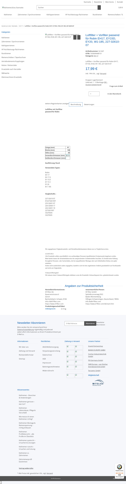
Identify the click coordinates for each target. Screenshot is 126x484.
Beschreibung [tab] (76, 104)
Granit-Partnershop (95, 346)
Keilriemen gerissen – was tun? (27, 403)
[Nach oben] (1, 482)
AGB (44, 359)
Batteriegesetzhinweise (51, 367)
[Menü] (123, 464)
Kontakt (120, 2)
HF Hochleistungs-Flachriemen (13, 49)
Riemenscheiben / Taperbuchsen (14, 57)
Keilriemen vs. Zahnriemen (24, 454)
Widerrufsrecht (48, 371)
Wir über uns (24, 347)
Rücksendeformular (26, 355)
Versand (103, 73)
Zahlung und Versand (27, 351)
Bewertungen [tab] (89, 104)
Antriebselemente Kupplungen (13, 61)
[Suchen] (99, 7)
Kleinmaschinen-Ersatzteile (12, 77)
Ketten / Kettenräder (9, 65)
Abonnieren (90, 323)
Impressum (47, 363)
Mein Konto (109, 2)
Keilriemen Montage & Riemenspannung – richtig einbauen (27, 425)
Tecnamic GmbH (94, 371)
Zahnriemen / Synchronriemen (13, 41)
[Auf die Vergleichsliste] (74, 37)
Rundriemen (6, 53)
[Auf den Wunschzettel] (78, 37)
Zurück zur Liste (6, 26)
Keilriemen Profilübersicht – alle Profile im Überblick (26, 434)
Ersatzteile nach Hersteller (11, 69)
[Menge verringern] (87, 94)
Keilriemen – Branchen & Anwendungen (27, 396)
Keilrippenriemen (8, 45)
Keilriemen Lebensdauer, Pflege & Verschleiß (27, 410)
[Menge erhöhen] (101, 94)
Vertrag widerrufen (26, 468)
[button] (111, 7)
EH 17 (96, 56)
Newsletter (98, 2)
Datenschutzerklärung (25, 329)
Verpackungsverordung (51, 351)
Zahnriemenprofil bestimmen (25, 460)
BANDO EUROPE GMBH (96, 350)
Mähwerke (5, 73)
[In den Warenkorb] (46, 32)
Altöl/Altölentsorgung (50, 347)
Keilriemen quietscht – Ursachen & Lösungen (27, 441)
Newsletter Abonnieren (100, 323)
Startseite (87, 2)
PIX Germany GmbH (95, 360)
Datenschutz (47, 355)
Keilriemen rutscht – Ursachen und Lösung (27, 448)
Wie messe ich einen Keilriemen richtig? (26, 418)
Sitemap (22, 359)
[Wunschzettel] (115, 7)
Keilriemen (6, 38)
